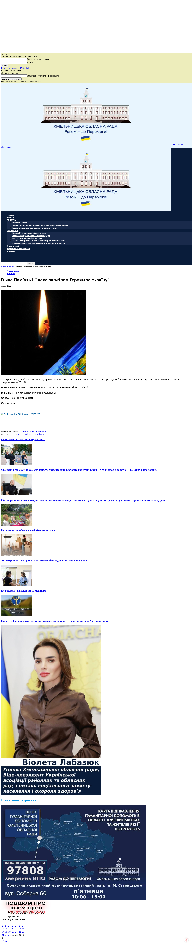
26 (9, 935)
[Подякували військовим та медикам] (16, 585)
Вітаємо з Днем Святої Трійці (31, 434)
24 (3, 935)
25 (6, 935)
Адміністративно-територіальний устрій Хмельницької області (41, 225)
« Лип (4, 941)
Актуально (10, 266)
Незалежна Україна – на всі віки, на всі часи (28, 530)
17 (3, 932)
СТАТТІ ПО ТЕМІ (10, 439)
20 (13, 932)
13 (13, 928)
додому (3, 266)
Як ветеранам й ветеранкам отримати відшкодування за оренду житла (44, 560)
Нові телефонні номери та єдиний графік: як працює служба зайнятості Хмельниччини (55, 620)
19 (9, 932)
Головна (10, 214)
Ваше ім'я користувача (38, 59)
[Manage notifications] (186, 940)
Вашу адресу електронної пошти (43, 76)
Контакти (11, 251)
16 (23, 928)
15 (20, 928)
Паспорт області (19, 222)
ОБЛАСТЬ (11, 220)
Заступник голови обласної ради (27, 238)
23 (23, 932)
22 (20, 932)
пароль (30, 62)
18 (6, 932)
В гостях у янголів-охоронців (32, 431)
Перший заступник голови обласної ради (31, 235)
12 (9, 928)
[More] (63, 418)
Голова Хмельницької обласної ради (29, 233)
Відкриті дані (13, 246)
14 (16, 928)
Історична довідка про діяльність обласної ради (34, 227)
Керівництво (12, 230)
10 (3, 928)
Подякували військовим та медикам (23, 590)
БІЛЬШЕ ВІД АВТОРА (32, 439)
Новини (10, 217)
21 (16, 932)
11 (6, 928)
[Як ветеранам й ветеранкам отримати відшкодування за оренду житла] (16, 555)
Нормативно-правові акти (18, 248)
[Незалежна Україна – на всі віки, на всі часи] (16, 525)
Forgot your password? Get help (15, 68)
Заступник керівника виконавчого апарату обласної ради (38, 240)
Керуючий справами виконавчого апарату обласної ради (38, 243)
